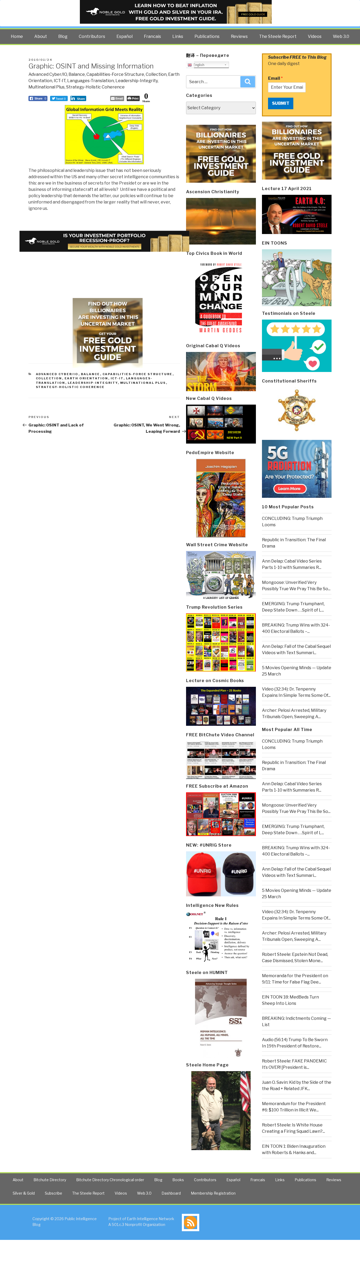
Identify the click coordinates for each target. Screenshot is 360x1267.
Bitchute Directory (49, 1179)
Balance (77, 74)
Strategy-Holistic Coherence (95, 87)
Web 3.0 (341, 36)
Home (17, 36)
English (198, 65)
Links (177, 36)
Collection (156, 74)
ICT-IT (60, 80)
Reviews (239, 36)
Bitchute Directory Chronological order (110, 1179)
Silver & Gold (24, 1193)
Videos (315, 36)
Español (124, 36)
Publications (207, 36)
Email (275, 78)
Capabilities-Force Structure (115, 74)
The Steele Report (277, 36)
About (40, 36)
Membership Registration (213, 1193)
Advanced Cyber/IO (47, 74)
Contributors (92, 36)
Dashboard (171, 1193)
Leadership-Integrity (136, 80)
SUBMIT (280, 103)
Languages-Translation (90, 80)
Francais (152, 36)
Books (178, 1179)
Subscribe (53, 1193)
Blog (62, 36)
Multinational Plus (46, 87)
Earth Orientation (86, 378)
